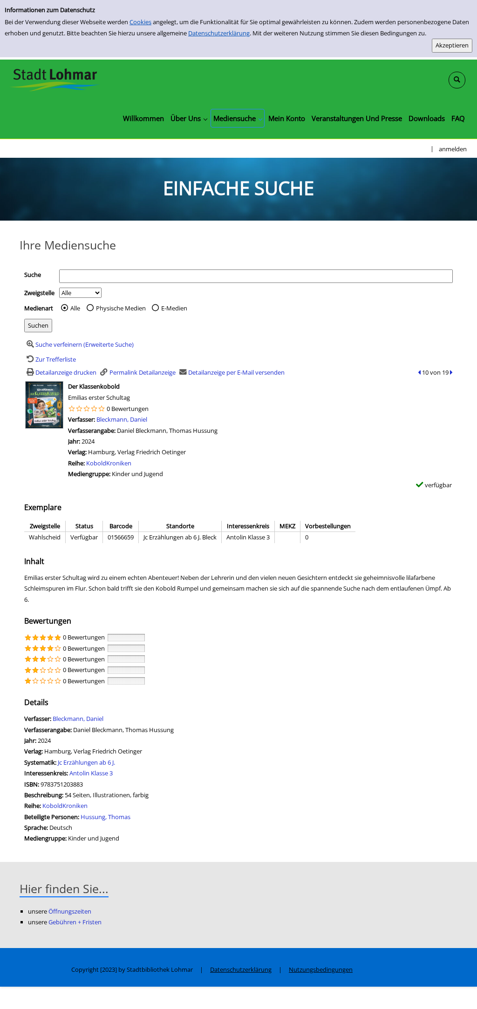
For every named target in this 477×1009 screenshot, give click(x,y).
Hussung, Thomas (105, 817)
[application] (189, 118)
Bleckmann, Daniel (121, 419)
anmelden (453, 149)
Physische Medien (121, 308)
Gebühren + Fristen (75, 922)
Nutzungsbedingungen (321, 969)
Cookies (140, 22)
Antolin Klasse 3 (91, 773)
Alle (75, 308)
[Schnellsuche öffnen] (457, 80)
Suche (32, 274)
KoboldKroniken (108, 463)
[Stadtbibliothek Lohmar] (54, 79)
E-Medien (174, 308)
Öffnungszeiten (69, 911)
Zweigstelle (39, 293)
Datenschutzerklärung (219, 33)
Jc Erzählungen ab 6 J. (86, 762)
